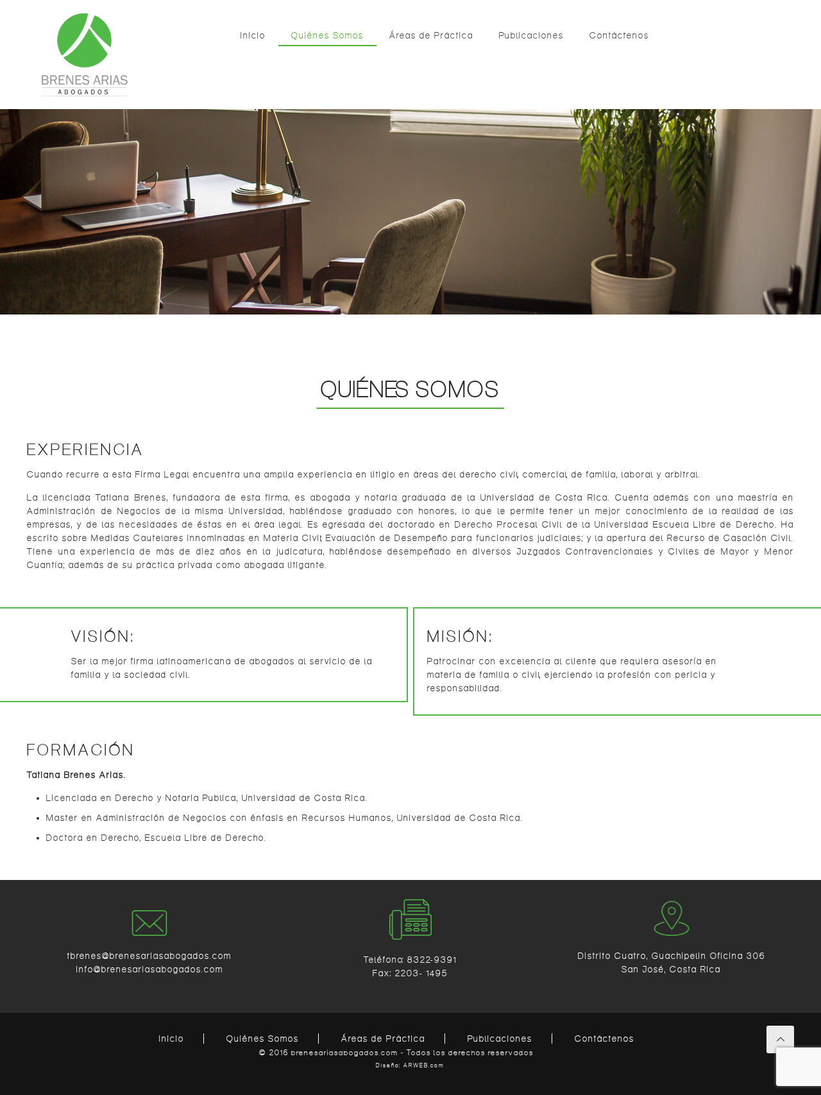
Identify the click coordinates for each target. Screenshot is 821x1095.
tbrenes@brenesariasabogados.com (149, 956)
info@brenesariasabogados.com (149, 969)
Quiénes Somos (262, 1038)
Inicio (171, 1038)
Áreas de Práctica (383, 1038)
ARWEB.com (423, 1065)
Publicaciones (500, 1038)
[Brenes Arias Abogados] (85, 54)
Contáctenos (604, 1038)
